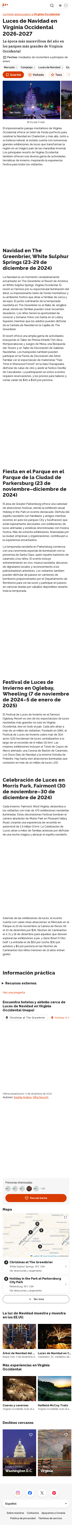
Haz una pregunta (14, 992)
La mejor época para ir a (31, 14)
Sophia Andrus (23, 1097)
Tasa (58, 74)
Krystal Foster (37, 122)
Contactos (33, 1513)
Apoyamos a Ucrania (53, 1513)
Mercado (9, 67)
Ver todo (15, 112)
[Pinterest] (54, 1493)
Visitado (38, 74)
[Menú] (63, 5)
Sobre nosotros (15, 1513)
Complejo (26, 67)
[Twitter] (42, 1493)
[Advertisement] (36, 206)
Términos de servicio (50, 1518)
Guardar (15, 74)
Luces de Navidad (49, 67)
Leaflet (35, 1256)
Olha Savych (40, 1097)
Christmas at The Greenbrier (27, 1017)
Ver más (39, 1299)
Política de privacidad (22, 1518)
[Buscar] (51, 5)
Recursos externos (21, 983)
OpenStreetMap (50, 1256)
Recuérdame (38, 1198)
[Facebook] (30, 1493)
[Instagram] (18, 1493)
